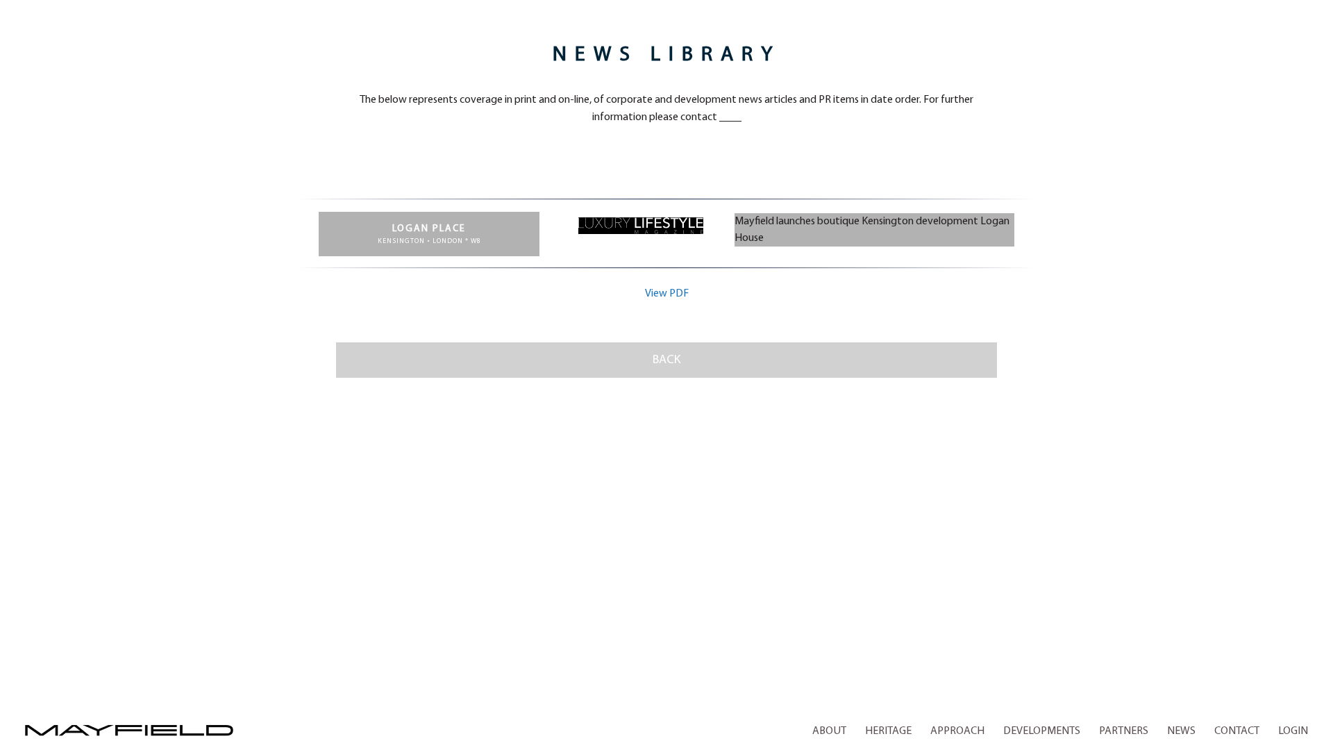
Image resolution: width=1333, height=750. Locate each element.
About (829, 731)
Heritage (888, 731)
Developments (1041, 731)
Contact (1236, 731)
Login (1293, 731)
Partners (1123, 731)
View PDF (667, 293)
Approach (957, 731)
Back (666, 359)
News (1181, 731)
